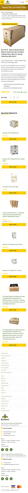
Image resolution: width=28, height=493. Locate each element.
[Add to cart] (26, 2)
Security (3, 408)
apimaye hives (4, 353)
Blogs (2, 388)
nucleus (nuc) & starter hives (10, 14)
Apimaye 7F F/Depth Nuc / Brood (12, 270)
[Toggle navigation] (2, 2)
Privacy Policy (4, 403)
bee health (3, 370)
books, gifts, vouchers (6, 372)
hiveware (3, 358)
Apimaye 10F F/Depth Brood (11, 133)
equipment (3, 360)
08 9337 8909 (7, 433)
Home (2, 12)
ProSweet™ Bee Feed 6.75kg (10, 187)
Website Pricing (5, 401)
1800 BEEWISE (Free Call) (9, 432)
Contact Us (3, 392)
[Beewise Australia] (7, 2)
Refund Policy (4, 406)
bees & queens (9, 12)
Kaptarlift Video (5, 385)
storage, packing (5, 365)
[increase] (17, 97)
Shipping (3, 398)
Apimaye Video (4, 383)
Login (22, 2)
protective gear (4, 363)
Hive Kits (3, 378)
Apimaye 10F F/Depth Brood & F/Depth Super (14, 160)
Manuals (3, 380)
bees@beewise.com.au (9, 435)
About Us (3, 390)
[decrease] (10, 97)
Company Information (6, 396)
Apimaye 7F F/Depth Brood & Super (13, 244)
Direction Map (7, 428)
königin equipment (5, 355)
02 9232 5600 (7, 462)
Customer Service (5, 410)
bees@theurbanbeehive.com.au (11, 464)
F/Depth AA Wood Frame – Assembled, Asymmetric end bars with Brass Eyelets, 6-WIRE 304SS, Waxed (13, 214)
